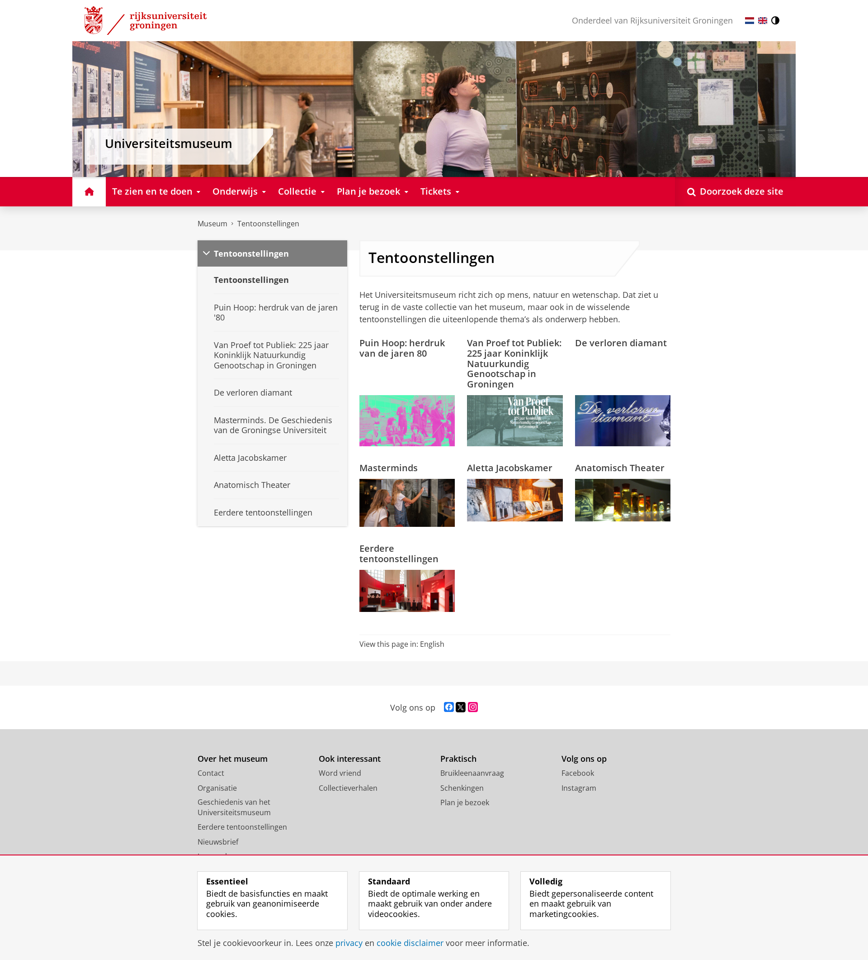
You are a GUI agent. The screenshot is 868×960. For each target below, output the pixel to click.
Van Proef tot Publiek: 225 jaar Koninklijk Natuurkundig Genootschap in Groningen (514, 363)
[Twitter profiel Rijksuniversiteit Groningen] (461, 707)
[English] (762, 20)
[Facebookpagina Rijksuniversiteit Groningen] (449, 707)
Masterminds (388, 468)
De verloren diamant (621, 343)
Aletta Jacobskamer (509, 468)
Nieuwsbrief (218, 842)
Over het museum (233, 759)
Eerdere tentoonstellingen (399, 553)
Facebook (577, 773)
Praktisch (458, 759)
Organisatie (217, 788)
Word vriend (340, 773)
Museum (212, 224)
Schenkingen (462, 788)
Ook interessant (350, 759)
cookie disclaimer (410, 943)
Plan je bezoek (464, 802)
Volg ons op (584, 759)
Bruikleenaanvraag (472, 773)
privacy (349, 943)
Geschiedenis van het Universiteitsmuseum (234, 807)
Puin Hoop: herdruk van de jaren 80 (402, 348)
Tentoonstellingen (268, 224)
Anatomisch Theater (620, 468)
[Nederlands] (749, 20)
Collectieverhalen (348, 788)
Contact (211, 773)
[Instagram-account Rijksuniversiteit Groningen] (473, 707)
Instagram (578, 788)
